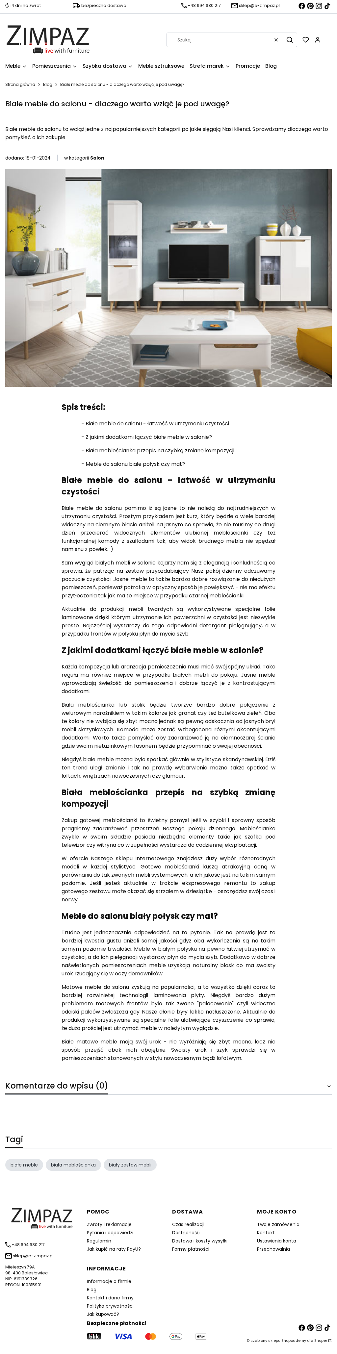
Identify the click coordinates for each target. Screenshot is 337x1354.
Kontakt (266, 1232)
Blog (47, 84)
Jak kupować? (103, 1314)
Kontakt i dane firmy (110, 1297)
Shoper (320, 1340)
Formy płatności (190, 1249)
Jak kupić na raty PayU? (114, 1249)
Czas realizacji (188, 1224)
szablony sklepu (265, 1340)
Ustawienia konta (276, 1241)
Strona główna (20, 84)
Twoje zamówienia (278, 1224)
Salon (97, 158)
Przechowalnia (273, 1249)
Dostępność (186, 1232)
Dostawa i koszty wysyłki (199, 1241)
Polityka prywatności (110, 1306)
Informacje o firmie (109, 1281)
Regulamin (99, 1241)
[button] (290, 39)
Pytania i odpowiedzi (110, 1232)
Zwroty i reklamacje (109, 1224)
